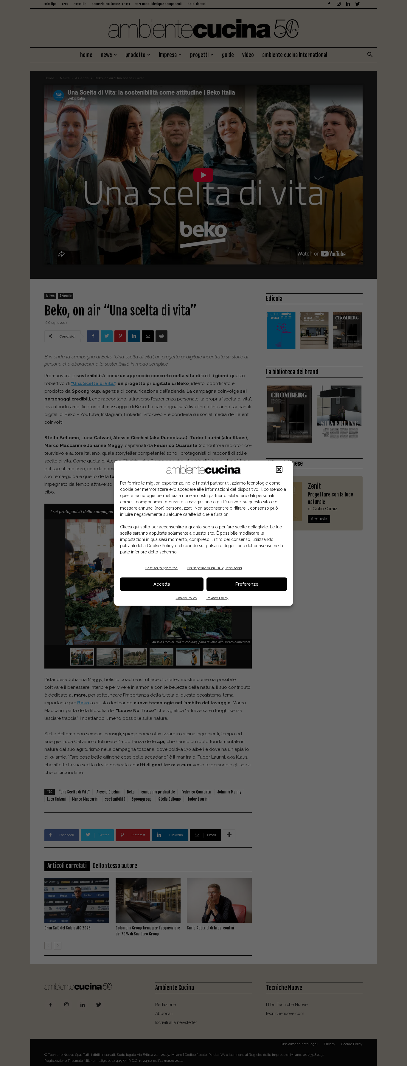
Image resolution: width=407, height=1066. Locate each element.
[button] (279, 469)
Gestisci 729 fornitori (161, 568)
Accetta (161, 584)
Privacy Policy (217, 597)
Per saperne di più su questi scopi (214, 568)
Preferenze (246, 584)
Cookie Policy (186, 597)
